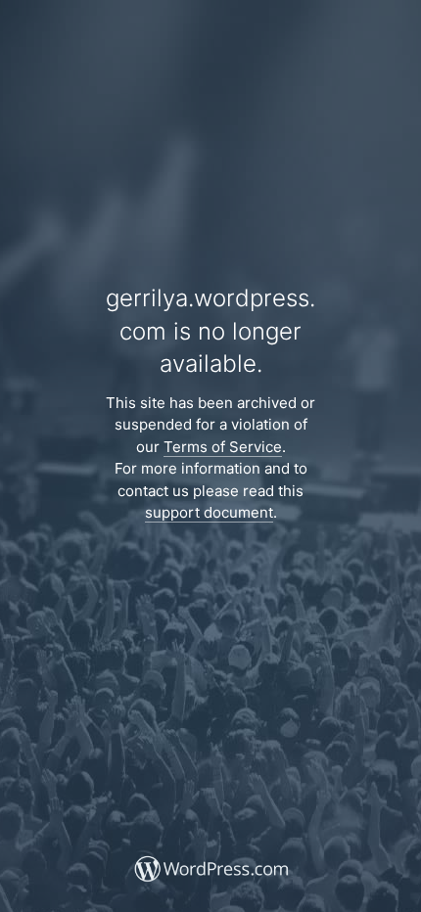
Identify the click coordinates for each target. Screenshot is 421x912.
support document (209, 512)
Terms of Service (223, 446)
